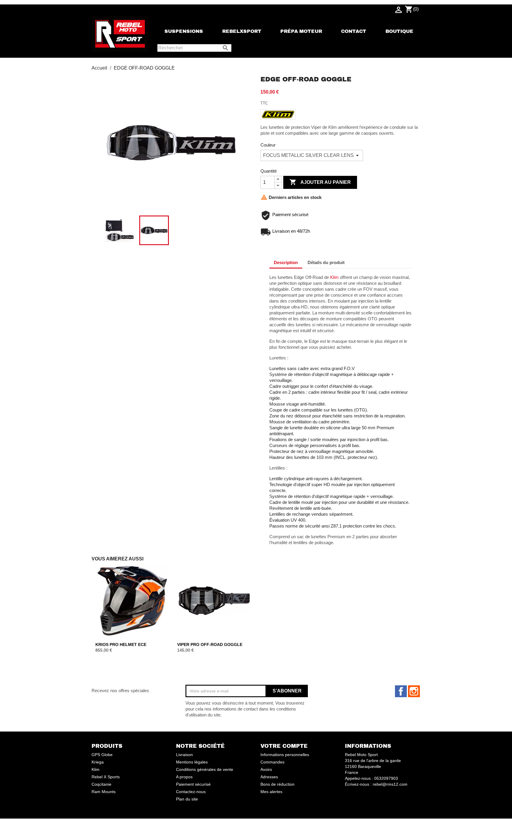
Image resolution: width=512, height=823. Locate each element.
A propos (184, 776)
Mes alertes (271, 791)
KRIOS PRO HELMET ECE (120, 644)
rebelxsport (241, 31)
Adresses (269, 776)
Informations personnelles (284, 754)
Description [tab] (286, 262)
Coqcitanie (101, 784)
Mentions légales (192, 762)
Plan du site (187, 799)
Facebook (401, 691)
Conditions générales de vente (204, 769)
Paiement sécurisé (193, 784)
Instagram (414, 691)
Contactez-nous (191, 791)
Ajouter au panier (320, 182)
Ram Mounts (104, 791)
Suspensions (183, 31)
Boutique (399, 31)
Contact (353, 31)
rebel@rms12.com (390, 784)
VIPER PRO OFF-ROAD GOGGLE (209, 644)
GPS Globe (102, 754)
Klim (334, 277)
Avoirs (266, 769)
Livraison (184, 754)
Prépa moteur (301, 31)
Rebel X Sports (106, 776)
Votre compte (284, 746)
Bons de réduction (277, 784)
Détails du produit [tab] (326, 262)
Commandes (272, 762)
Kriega (98, 762)
